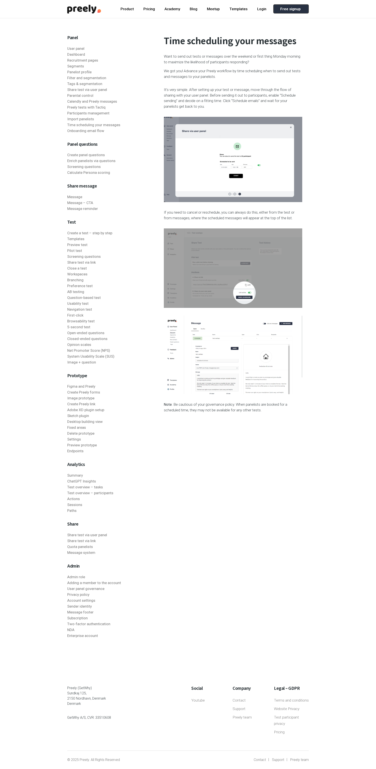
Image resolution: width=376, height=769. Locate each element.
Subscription (77, 618)
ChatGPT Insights (81, 481)
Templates (238, 9)
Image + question (81, 362)
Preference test (80, 286)
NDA (70, 630)
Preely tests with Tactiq (86, 107)
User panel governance (85, 588)
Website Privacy (286, 709)
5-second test (78, 327)
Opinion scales (79, 344)
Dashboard (76, 54)
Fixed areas (76, 427)
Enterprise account (82, 635)
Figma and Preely (81, 386)
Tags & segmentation (84, 84)
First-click (75, 315)
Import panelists (80, 119)
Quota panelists (80, 546)
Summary (75, 475)
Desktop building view (85, 421)
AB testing (75, 292)
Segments (75, 66)
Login (261, 9)
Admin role (76, 577)
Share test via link (81, 262)
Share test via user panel (87, 89)
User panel (75, 48)
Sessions (74, 505)
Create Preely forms (83, 392)
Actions (73, 499)
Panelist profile (79, 72)
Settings (74, 439)
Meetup (213, 9)
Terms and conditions (291, 700)
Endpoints (75, 451)
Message (74, 197)
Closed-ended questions (87, 339)
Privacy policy (78, 594)
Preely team (242, 717)
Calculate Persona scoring (88, 172)
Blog (193, 9)
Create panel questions (86, 155)
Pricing (149, 9)
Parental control (80, 95)
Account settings (81, 600)
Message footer (80, 612)
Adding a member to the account (94, 583)
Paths (72, 510)
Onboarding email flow (85, 131)
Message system (81, 552)
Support (239, 709)
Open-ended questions (85, 333)
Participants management (88, 113)
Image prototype (80, 398)
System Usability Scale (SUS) (90, 356)
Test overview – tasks (85, 487)
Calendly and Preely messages (92, 101)
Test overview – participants (90, 493)
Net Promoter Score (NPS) (88, 350)
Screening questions (84, 166)
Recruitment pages (82, 60)
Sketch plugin (78, 416)
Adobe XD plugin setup (85, 410)
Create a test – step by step (89, 233)
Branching (75, 280)
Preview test (77, 245)
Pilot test (74, 250)
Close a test (77, 268)
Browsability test (81, 321)
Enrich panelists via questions (91, 161)
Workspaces (77, 274)
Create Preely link (81, 404)
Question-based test (84, 297)
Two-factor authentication (88, 624)
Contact (239, 700)
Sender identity (79, 606)
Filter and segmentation (86, 78)
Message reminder (82, 208)
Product (127, 9)
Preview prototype (82, 445)
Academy (172, 9)
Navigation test (79, 309)
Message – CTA (80, 203)
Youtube (198, 700)
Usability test (78, 303)
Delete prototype (80, 433)
